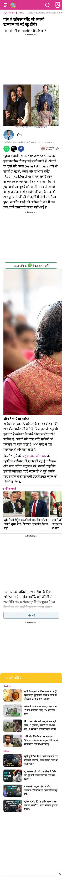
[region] (31, 882)
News (21, 12)
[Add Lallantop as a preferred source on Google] (47, 148)
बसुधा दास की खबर (34, 456)
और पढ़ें (31, 615)
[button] (5, 5)
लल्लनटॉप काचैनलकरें (31, 265)
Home (11, 12)
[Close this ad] (59, 873)
